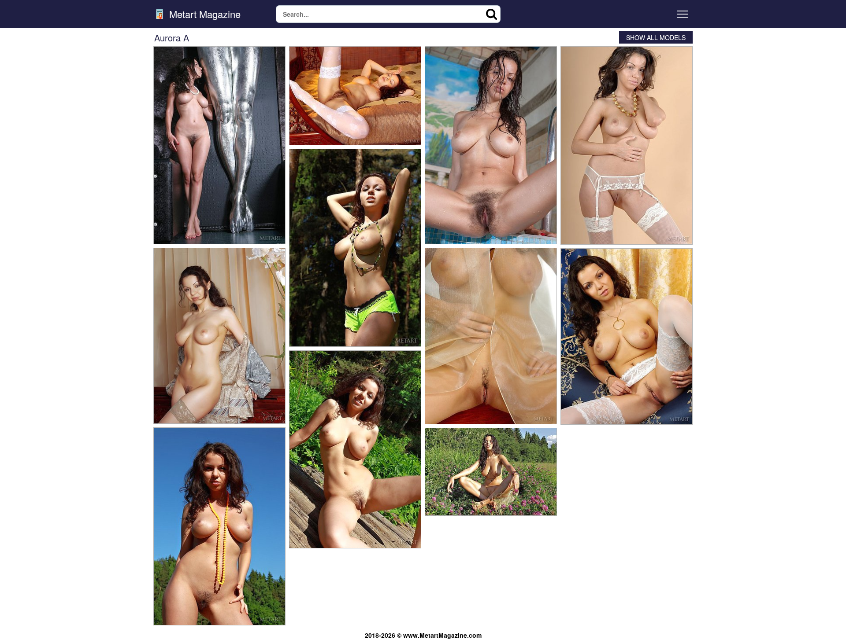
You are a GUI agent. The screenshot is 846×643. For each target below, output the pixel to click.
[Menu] (682, 14)
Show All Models (656, 37)
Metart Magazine (204, 14)
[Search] (492, 14)
